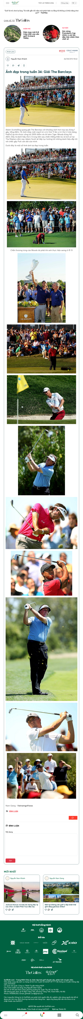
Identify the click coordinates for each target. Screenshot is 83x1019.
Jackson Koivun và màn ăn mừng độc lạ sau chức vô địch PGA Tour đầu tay (22, 906)
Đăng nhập (64, 3)
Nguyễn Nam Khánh (19, 59)
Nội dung (9, 832)
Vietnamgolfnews (25, 806)
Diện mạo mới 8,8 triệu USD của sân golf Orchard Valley (31, 35)
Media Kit (62, 1009)
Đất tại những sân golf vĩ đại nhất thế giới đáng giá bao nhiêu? (60, 906)
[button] (77, 1015)
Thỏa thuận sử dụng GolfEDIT (38, 1009)
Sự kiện (65, 28)
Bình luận (13, 811)
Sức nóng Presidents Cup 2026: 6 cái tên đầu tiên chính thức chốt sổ (70, 35)
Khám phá (26, 29)
